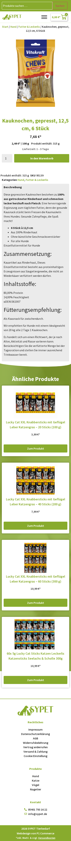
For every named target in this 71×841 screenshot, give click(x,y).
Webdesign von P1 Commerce (35, 833)
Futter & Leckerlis (29, 26)
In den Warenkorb (41, 158)
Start (5, 26)
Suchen (60, 6)
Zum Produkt (35, 448)
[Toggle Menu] (44, 17)
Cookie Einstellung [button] (35, 756)
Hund (13, 26)
